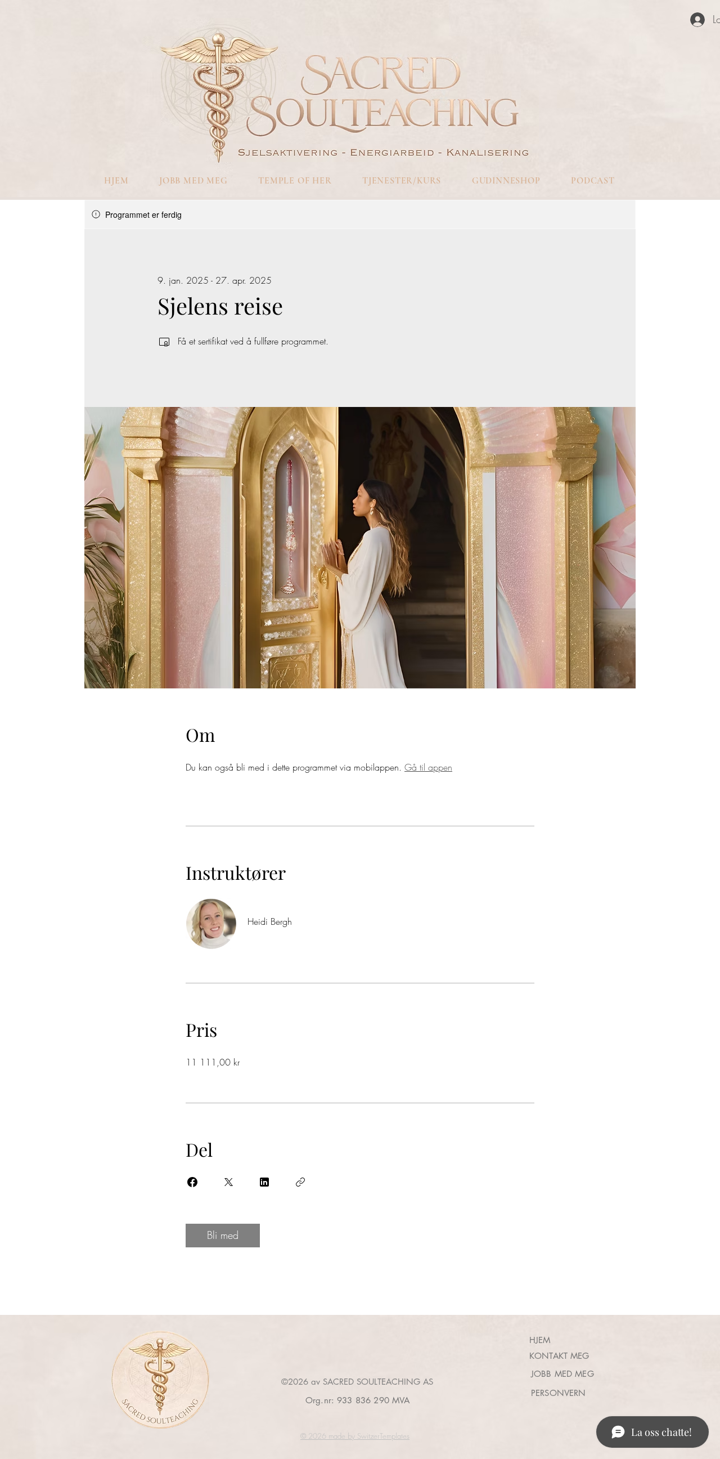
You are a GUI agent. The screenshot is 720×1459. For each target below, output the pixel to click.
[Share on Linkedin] (264, 1182)
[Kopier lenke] (300, 1182)
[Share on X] (228, 1182)
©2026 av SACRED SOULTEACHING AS (357, 1381)
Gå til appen (428, 767)
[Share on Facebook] (192, 1182)
